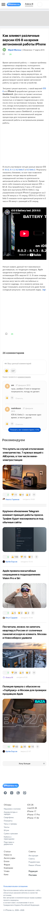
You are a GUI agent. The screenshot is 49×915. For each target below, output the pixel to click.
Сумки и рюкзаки (11, 833)
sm (12, 385)
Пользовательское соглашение (15, 886)
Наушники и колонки (12, 808)
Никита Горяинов (12, 499)
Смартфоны (9, 817)
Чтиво (6, 871)
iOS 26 (30, 804)
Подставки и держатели (9, 843)
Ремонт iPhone (35, 865)
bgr (44, 290)
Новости (8, 854)
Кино (6, 874)
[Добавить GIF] (13, 370)
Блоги (6, 861)
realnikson (16, 408)
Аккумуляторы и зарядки (10, 813)
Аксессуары (9, 857)
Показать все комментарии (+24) (24, 430)
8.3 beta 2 (31, 169)
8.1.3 (12, 169)
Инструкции (33, 855)
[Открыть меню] (3, 4)
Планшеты (8, 820)
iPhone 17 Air (33, 817)
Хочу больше (24, 763)
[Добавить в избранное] (4, 54)
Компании (8, 867)
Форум (7, 864)
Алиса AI (9, 677)
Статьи (7, 851)
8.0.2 (7, 169)
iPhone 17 (31, 811)
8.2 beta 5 (20, 169)
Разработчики (34, 862)
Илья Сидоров (11, 617)
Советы (32, 851)
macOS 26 (32, 807)
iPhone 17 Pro (33, 814)
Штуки (6, 830)
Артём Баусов (11, 561)
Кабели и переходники (9, 837)
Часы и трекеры (10, 823)
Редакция (33, 871)
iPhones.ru (9, 910)
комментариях (24, 376)
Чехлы (6, 827)
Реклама (33, 874)
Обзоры (7, 804)
